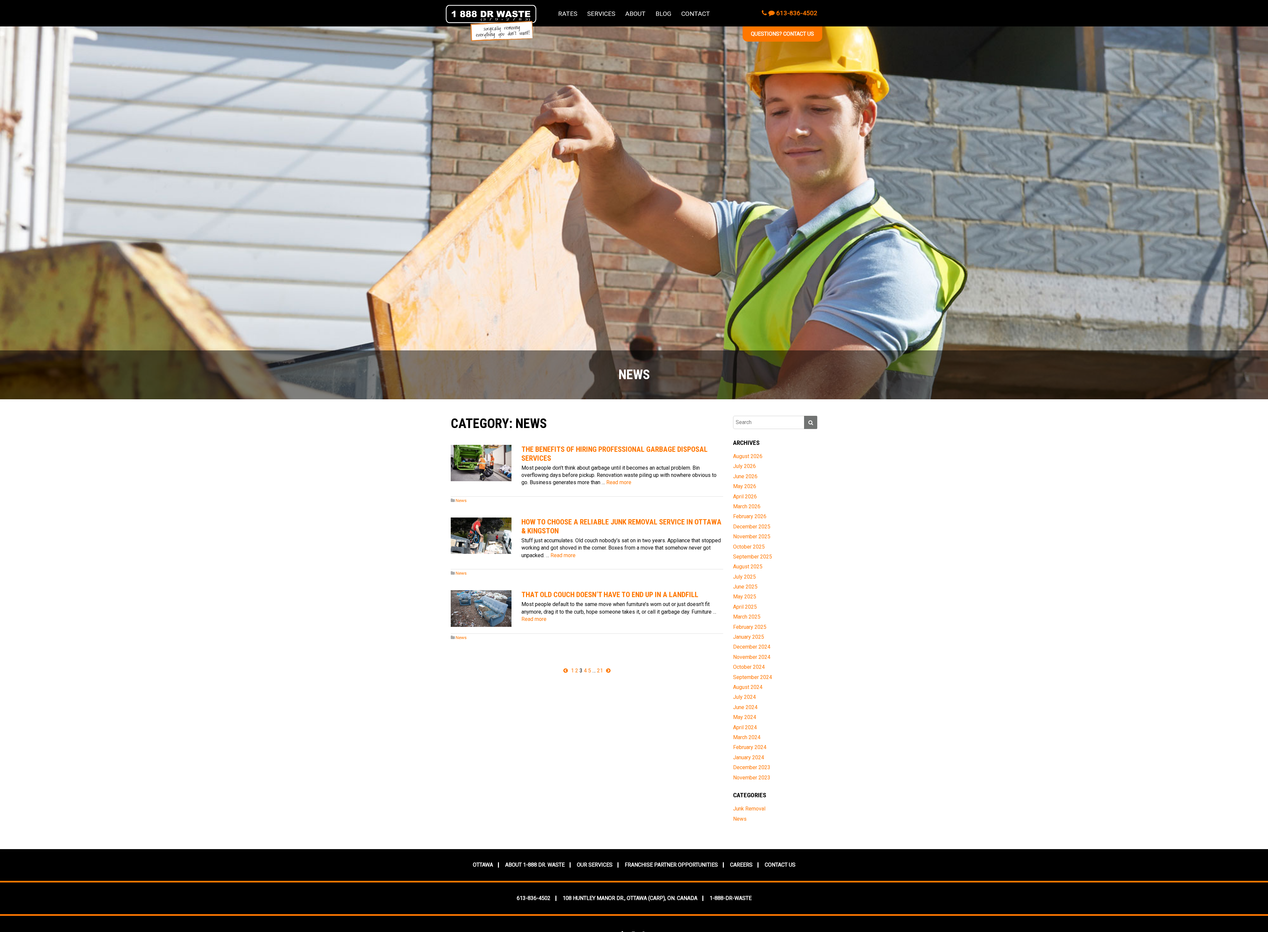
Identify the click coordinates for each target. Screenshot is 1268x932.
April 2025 (745, 607)
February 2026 (749, 516)
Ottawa (483, 865)
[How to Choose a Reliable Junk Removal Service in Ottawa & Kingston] (481, 536)
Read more (618, 482)
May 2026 (744, 486)
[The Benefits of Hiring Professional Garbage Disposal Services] (481, 463)
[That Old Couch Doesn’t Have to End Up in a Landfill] (481, 608)
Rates (567, 14)
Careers (741, 865)
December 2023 (751, 767)
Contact (695, 14)
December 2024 (751, 647)
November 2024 (751, 657)
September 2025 (752, 557)
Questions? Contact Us (782, 34)
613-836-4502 (796, 13)
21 (600, 670)
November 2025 (751, 536)
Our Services (595, 865)
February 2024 (749, 747)
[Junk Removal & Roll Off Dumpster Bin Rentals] (491, 23)
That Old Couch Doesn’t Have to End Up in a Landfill (609, 594)
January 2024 (748, 757)
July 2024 (744, 697)
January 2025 (748, 637)
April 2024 (745, 727)
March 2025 (746, 617)
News (461, 500)
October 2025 (749, 547)
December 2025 (751, 526)
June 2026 (745, 476)
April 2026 (745, 496)
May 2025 (744, 596)
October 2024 (749, 667)
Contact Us (780, 865)
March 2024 (746, 737)
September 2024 (752, 677)
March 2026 (746, 506)
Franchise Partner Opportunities (671, 865)
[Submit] (810, 422)
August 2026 (747, 456)
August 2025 (747, 566)
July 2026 (744, 466)
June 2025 (745, 587)
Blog (663, 14)
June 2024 (745, 707)
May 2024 (744, 717)
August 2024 (747, 687)
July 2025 (744, 577)
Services (601, 14)
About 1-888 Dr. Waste (535, 865)
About (635, 14)
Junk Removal (749, 809)
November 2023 (751, 777)
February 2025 (749, 627)
